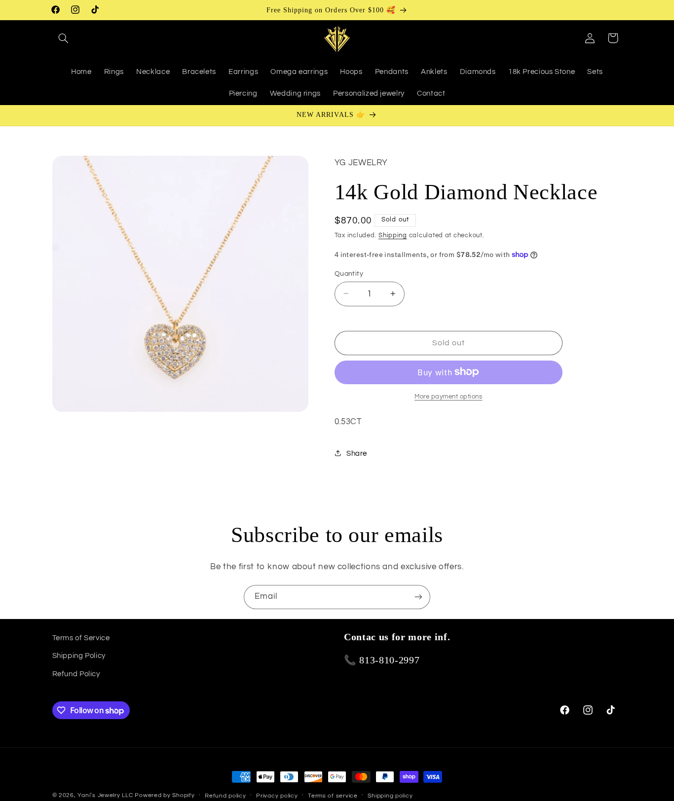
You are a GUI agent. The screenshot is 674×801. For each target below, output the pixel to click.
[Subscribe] (418, 597)
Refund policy (225, 796)
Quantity (349, 273)
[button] (63, 38)
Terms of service (333, 796)
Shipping (392, 235)
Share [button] (356, 453)
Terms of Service (81, 638)
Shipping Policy (79, 655)
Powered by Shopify (164, 795)
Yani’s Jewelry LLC (105, 795)
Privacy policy (277, 796)
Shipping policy (390, 796)
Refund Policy (76, 674)
